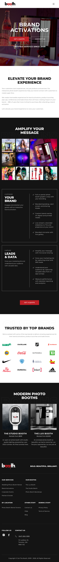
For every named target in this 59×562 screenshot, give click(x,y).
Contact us (28, 507)
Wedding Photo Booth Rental (12, 484)
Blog (26, 515)
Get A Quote (19, 39)
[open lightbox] (8, 145)
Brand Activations (8, 488)
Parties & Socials (7, 495)
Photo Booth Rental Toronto (11, 507)
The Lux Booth (30, 484)
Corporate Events (8, 492)
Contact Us (40, 39)
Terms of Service (44, 511)
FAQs (26, 511)
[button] (53, 4)
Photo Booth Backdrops (34, 492)
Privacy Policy (43, 507)
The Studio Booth (31, 488)
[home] (10, 4)
